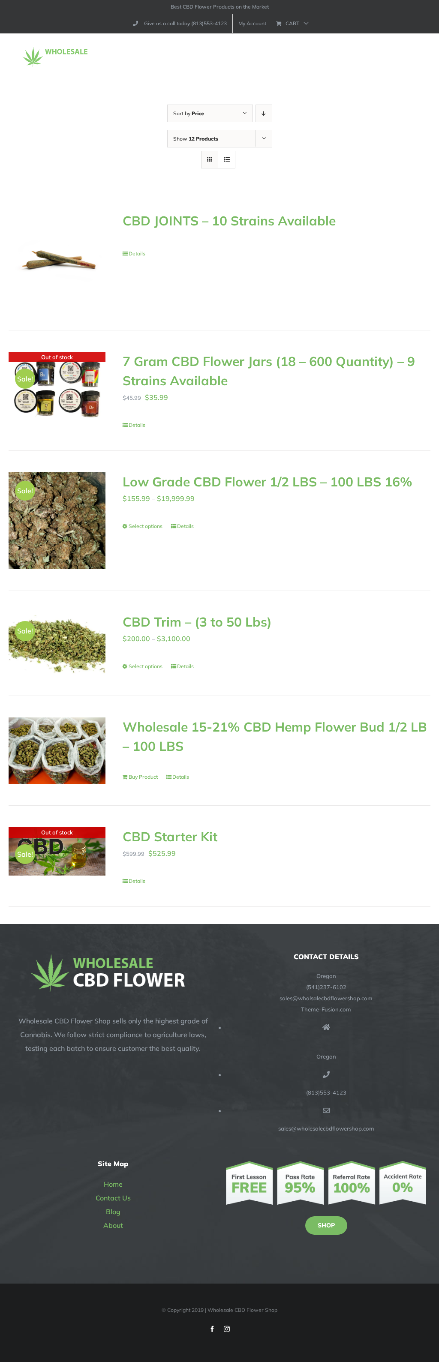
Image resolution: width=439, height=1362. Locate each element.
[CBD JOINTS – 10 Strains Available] (57, 259)
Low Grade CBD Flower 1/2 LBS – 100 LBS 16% (267, 482)
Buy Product (143, 777)
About (113, 1225)
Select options (145, 526)
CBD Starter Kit (170, 836)
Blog (113, 1211)
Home (113, 1184)
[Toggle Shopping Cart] (391, 57)
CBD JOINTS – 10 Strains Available (229, 221)
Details (137, 253)
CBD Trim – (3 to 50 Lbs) (197, 622)
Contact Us (113, 1198)
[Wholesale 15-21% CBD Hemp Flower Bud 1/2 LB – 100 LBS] (57, 750)
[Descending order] (264, 113)
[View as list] (226, 159)
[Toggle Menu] (420, 57)
